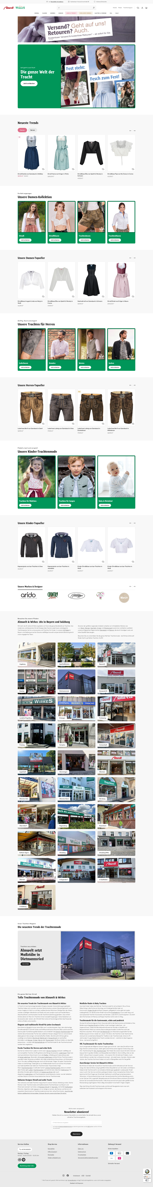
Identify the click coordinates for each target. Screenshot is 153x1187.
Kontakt (88, 1175)
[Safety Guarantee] (19, 1159)
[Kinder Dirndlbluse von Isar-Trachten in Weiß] (91, 545)
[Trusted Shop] (23, 1159)
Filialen (120, 7)
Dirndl (28, 1027)
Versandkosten (72, 1180)
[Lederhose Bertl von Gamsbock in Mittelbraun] (121, 407)
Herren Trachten (51, 1051)
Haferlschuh (65, 1070)
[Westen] (91, 344)
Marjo (82, 628)
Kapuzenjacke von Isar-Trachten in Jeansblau (58, 567)
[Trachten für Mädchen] (37, 477)
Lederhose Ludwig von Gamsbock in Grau (61, 428)
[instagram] (63, 1175)
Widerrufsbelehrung (54, 1158)
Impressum (76, 1175)
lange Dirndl (53, 1038)
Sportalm (93, 628)
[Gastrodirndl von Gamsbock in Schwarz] (91, 280)
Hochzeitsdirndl (39, 1042)
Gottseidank (69, 1087)
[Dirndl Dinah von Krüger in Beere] (121, 280)
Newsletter (51, 1149)
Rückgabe (51, 1155)
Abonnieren (76, 1134)
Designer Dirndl (44, 1087)
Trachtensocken (38, 1070)
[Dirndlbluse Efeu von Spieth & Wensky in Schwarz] (91, 153)
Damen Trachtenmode (63, 1031)
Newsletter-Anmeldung (57, 1)
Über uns (80, 1149)
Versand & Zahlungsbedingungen (88, 1158)
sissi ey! (36, 1089)
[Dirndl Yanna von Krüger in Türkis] (61, 153)
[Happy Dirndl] (53, 595)
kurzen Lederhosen (46, 1057)
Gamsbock (103, 630)
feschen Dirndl (92, 1025)
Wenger (87, 628)
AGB (88, 1126)
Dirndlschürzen (105, 1031)
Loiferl (31, 1070)
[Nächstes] (134, 258)
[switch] (147, 1180)
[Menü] (150, 1169)
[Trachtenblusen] (121, 217)
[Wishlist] (138, 7)
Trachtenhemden (27, 1068)
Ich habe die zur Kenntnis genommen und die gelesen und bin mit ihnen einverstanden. (77, 1127)
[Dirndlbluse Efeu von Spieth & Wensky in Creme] (61, 280)
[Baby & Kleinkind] (116, 477)
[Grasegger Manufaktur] (29, 595)
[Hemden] (62, 344)
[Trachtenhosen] (91, 217)
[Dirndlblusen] (62, 217)
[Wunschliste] (43, 169)
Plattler (46, 1055)
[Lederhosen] (32, 344)
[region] (76, 281)
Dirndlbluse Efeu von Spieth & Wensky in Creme (60, 302)
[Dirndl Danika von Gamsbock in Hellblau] (31, 153)
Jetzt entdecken (25, 240)
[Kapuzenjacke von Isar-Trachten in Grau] (31, 545)
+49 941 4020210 (26, 1149)
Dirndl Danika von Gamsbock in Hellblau (30, 174)
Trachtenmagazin (127, 7)
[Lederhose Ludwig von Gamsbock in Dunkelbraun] (91, 407)
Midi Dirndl (43, 1038)
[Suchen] (93, 7)
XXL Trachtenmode (100, 1051)
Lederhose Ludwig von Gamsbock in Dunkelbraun (89, 429)
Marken (115, 7)
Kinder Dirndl (92, 1010)
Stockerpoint (108, 628)
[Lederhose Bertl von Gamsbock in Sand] (31, 407)
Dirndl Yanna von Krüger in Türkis (58, 174)
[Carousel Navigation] (132, 130)
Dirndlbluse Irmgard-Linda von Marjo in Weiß (30, 302)
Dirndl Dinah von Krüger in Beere (117, 301)
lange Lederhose (25, 1057)
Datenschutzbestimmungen (65, 1126)
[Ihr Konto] (142, 7)
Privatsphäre (82, 1155)
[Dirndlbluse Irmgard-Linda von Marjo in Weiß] (31, 280)
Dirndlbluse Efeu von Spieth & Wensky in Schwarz (90, 175)
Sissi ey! (111, 630)
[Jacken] (121, 344)
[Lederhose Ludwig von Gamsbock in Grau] (61, 407)
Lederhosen (63, 1053)
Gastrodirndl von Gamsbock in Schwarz (90, 301)
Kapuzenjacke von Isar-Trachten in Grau (30, 566)
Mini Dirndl (36, 1038)
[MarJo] (76, 597)
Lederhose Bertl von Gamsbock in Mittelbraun (118, 429)
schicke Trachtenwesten (52, 1068)
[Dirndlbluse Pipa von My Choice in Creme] (121, 153)
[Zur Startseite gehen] (14, 8)
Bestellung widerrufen (27, 1166)
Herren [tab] (32, 130)
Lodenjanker (29, 1074)
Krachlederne (115, 1012)
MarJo (40, 1040)
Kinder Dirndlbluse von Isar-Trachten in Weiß (90, 567)
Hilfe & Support (52, 1152)
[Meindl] (100, 595)
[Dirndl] (32, 217)
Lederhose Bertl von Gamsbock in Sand (30, 428)
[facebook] (68, 1175)
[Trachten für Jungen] (76, 477)
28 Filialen (66, 630)
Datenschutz (82, 1152)
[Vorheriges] (130, 258)
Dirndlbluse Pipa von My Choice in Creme (120, 174)
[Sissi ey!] (124, 596)
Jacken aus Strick (47, 1072)
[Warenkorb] (146, 7)
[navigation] (132, 258)
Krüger (99, 628)
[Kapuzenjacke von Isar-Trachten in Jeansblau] (61, 545)
